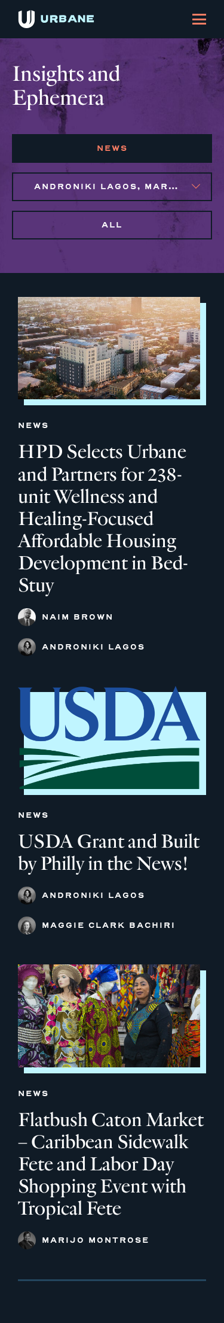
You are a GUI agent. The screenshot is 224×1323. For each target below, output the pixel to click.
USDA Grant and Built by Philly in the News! (109, 852)
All (112, 224)
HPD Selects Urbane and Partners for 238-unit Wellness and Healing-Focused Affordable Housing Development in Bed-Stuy (103, 518)
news (112, 148)
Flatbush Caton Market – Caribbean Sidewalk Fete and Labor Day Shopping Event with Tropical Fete (111, 1164)
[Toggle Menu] (199, 19)
